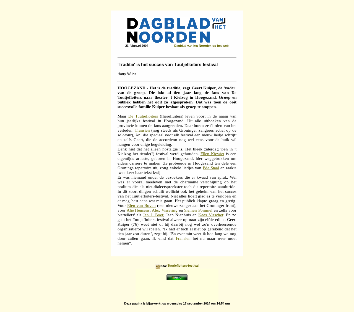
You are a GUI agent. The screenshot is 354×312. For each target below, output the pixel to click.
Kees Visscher (210, 215)
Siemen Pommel (198, 210)
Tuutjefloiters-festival (183, 265)
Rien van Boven (141, 205)
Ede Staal (211, 168)
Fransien (142, 130)
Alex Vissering (165, 210)
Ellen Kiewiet (212, 154)
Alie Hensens (138, 210)
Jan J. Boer (153, 215)
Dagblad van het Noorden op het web (201, 45)
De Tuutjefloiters (143, 116)
